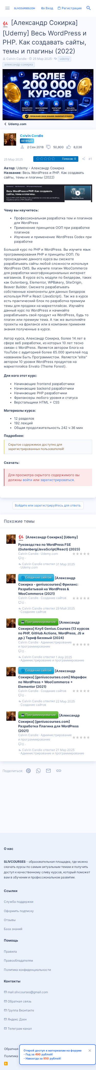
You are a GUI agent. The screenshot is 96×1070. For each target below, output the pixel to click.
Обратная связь (16, 1049)
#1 (90, 159)
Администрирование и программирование (45, 644)
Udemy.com (49, 554)
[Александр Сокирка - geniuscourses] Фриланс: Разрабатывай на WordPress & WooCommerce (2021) (48, 585)
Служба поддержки (18, 902)
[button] (8, 8)
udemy (64, 59)
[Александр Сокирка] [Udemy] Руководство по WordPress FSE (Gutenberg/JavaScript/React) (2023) (49, 543)
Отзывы (10, 920)
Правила (10, 951)
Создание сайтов (53, 598)
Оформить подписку (19, 911)
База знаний (13, 929)
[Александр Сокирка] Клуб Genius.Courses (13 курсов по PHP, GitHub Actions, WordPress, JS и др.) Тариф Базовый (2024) (53, 630)
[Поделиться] (83, 159)
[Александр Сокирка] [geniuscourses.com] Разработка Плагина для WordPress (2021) (49, 723)
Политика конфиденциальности (27, 970)
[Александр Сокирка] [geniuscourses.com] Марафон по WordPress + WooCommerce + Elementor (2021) (52, 678)
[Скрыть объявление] (89, 1051)
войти (27, 480)
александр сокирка (18, 64)
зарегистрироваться (57, 480)
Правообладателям (18, 960)
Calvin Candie (16, 59)
